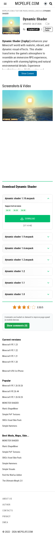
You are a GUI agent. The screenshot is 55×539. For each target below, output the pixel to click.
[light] (45, 3)
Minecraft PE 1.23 (10, 344)
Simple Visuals (8, 469)
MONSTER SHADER (10, 403)
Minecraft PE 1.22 (10, 350)
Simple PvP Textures (11, 414)
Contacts (7, 510)
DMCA (5, 522)
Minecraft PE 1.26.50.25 (12, 397)
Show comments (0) (17, 325)
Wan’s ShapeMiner (10, 408)
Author (6, 504)
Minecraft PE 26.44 (10, 391)
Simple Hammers (9, 426)
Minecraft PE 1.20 (10, 362)
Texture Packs (48, 29)
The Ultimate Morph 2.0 (12, 480)
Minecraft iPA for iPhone (13, 371)
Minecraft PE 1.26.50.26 (12, 385)
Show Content (27, 73)
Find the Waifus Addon (12, 475)
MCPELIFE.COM (27, 3)
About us (7, 499)
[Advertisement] (27, 153)
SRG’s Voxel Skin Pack (11, 420)
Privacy (6, 516)
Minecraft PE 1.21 (10, 356)
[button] (5, 3)
